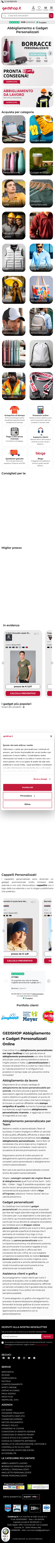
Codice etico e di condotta (17, 1438)
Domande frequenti (13, 1413)
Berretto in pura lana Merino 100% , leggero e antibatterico (15, 901)
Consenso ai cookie (13, 1428)
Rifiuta (27, 804)
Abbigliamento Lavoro (15, 1463)
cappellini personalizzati (17, 879)
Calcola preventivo (23, 693)
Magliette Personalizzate (16, 1472)
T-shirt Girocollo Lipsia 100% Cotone (18, 633)
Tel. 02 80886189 (13, 1530)
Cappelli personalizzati (15, 1469)
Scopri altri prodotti (11, 707)
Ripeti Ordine (9, 1387)
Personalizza (26, 796)
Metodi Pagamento (12, 1422)
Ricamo (6, 1375)
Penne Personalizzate (14, 1475)
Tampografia (9, 1378)
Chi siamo (7, 1410)
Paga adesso (9, 1393)
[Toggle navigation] (51, 7)
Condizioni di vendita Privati (18, 1434)
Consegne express (12, 1419)
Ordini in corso (10, 1390)
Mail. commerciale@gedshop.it (36, 1530)
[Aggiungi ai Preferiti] (38, 637)
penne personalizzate (25, 1240)
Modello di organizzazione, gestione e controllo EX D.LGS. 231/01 (24, 1445)
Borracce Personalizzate (16, 1466)
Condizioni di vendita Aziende (18, 1431)
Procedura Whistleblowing (18, 1450)
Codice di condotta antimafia (19, 1441)
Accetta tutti (27, 787)
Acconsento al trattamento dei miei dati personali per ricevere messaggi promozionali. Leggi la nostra (28, 1344)
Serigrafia (8, 1372)
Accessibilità (9, 1453)
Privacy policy (10, 1425)
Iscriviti (47, 1336)
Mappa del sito (10, 1400)
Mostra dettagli (40, 779)
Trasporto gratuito (13, 1416)
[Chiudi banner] (51, 736)
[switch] (5, 1539)
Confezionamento (12, 1384)
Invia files (7, 1396)
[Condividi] (35, 637)
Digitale (6, 1381)
